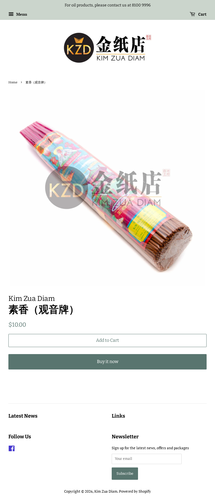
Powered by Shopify (135, 491)
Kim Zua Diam (105, 491)
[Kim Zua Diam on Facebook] (11, 449)
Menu (21, 14)
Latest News (23, 416)
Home (12, 82)
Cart (202, 14)
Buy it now (107, 361)
